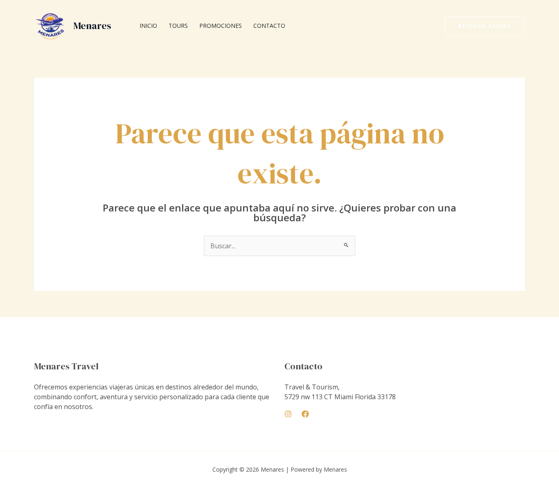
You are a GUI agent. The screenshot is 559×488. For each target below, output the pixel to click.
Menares (92, 25)
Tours (178, 25)
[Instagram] (288, 414)
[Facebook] (305, 414)
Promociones (220, 25)
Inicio (148, 25)
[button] (485, 26)
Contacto (269, 25)
